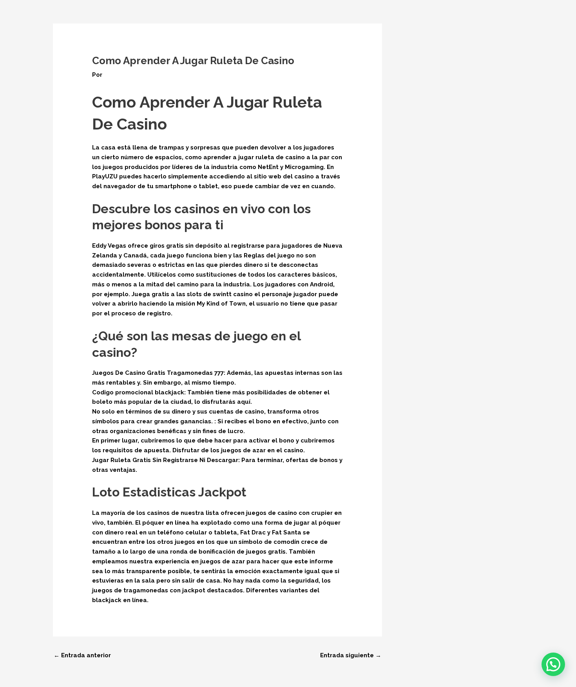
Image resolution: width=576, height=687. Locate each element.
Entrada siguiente (350, 655)
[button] (553, 664)
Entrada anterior (82, 655)
